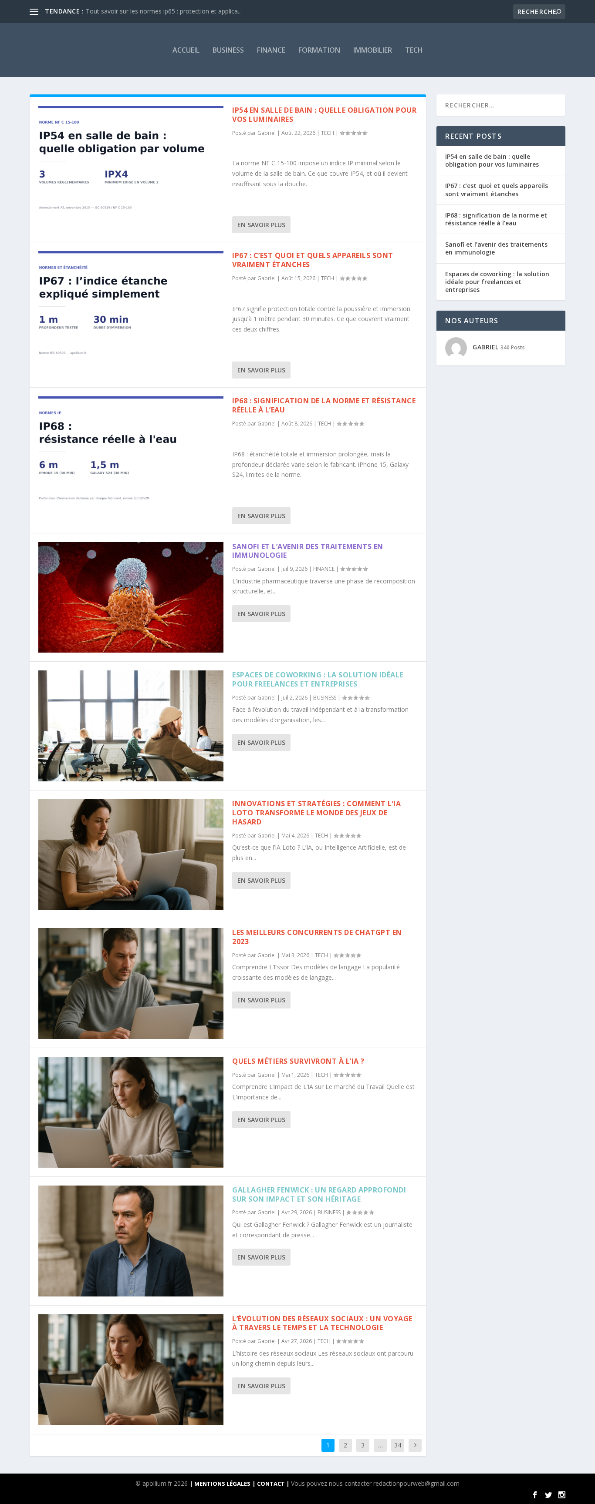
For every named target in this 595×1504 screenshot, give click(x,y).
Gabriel (266, 133)
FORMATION (319, 50)
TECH (414, 50)
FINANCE (271, 50)
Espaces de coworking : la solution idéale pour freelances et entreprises (317, 679)
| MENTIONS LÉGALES (219, 1483)
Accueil (185, 50)
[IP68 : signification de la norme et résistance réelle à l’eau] (130, 451)
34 (397, 1445)
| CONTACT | (271, 1483)
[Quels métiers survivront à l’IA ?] (130, 1112)
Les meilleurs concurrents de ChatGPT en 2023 (317, 937)
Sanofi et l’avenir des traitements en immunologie (307, 551)
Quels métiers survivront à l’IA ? (298, 1061)
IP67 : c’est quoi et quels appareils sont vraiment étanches (312, 260)
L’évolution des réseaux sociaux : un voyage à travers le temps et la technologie (322, 1323)
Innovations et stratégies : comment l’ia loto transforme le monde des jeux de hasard (316, 813)
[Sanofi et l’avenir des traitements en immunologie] (130, 597)
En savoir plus (261, 225)
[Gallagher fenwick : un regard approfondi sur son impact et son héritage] (130, 1241)
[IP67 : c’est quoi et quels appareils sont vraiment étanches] (130, 306)
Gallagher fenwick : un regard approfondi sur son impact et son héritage (319, 1194)
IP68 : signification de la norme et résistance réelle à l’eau (324, 405)
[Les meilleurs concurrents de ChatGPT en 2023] (130, 983)
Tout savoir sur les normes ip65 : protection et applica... (164, 11)
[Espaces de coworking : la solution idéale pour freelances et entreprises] (130, 725)
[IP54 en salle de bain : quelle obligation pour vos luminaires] (130, 161)
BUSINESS (228, 50)
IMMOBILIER (372, 50)
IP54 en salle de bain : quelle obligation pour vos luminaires (324, 114)
